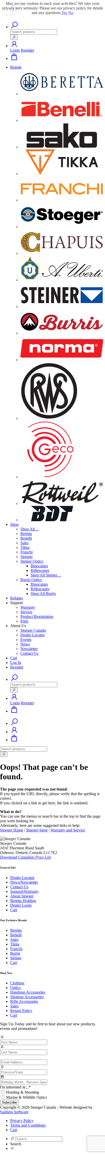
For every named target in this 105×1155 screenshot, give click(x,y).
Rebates (16, 598)
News (25, 644)
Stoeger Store (37, 830)
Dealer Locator (32, 635)
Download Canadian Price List (25, 857)
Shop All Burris (43, 593)
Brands (16, 67)
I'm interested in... (15, 1087)
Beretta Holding (23, 900)
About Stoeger (22, 896)
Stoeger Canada (33, 630)
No (70, 12)
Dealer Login (21, 905)
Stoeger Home (11, 830)
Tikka (25, 547)
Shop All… (29, 529)
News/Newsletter (24, 882)
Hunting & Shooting (22, 1092)
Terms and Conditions (28, 1125)
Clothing (17, 983)
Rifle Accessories (24, 1001)
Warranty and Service (67, 830)
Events (25, 639)
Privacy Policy (22, 1120)
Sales (14, 1006)
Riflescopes (40, 570)
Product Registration (36, 616)
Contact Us (29, 653)
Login (15, 50)
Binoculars (39, 566)
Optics (15, 987)
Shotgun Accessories (27, 997)
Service (26, 612)
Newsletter (29, 649)
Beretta (26, 533)
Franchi (26, 552)
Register (27, 50)
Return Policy (21, 1010)
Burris (15, 953)
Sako (24, 543)
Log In (15, 662)
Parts (24, 621)
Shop (14, 524)
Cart (13, 658)
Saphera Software (14, 1112)
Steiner (15, 958)
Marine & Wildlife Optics (26, 1097)
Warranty (27, 607)
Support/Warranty (24, 891)
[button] (14, 45)
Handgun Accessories (27, 992)
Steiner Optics (31, 561)
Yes (64, 12)
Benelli (26, 538)
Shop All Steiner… (46, 575)
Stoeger (26, 556)
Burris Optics (31, 580)
